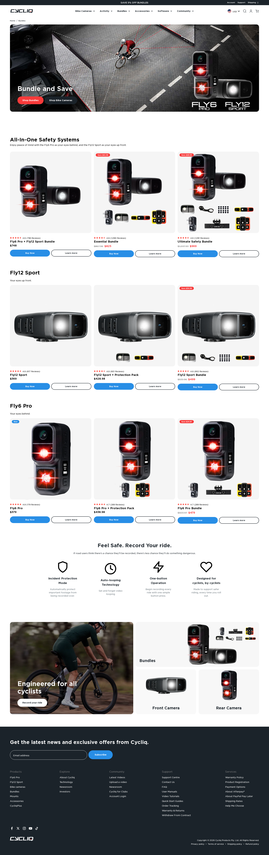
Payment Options (235, 786)
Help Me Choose (234, 805)
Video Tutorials (170, 796)
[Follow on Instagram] (24, 828)
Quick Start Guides (172, 800)
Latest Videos (117, 777)
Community (184, 11)
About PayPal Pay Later (239, 796)
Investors (65, 791)
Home (12, 21)
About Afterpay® (235, 791)
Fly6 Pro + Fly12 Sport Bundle (32, 241)
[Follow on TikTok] (37, 828)
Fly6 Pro (16, 508)
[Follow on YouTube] (30, 828)
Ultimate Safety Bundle (195, 241)
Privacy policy (197, 843)
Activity (104, 11)
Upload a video (118, 781)
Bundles (122, 11)
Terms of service (216, 843)
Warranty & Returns (173, 810)
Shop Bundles (30, 100)
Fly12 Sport (18, 374)
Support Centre (171, 777)
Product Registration (237, 781)
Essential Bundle (106, 241)
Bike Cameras (83, 11)
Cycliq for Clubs (118, 791)
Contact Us (168, 781)
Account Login (117, 796)
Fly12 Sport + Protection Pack (116, 374)
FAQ (164, 786)
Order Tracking (170, 805)
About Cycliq (67, 777)
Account (231, 2)
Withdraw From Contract (176, 815)
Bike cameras (17, 786)
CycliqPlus (16, 805)
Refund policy (252, 843)
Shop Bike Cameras (60, 100)
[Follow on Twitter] (18, 828)
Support (241, 2)
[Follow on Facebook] (12, 828)
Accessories (142, 11)
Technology (66, 781)
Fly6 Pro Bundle (190, 508)
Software (163, 11)
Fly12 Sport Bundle (192, 374)
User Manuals (169, 791)
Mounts (14, 796)
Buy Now (30, 253)
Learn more (71, 253)
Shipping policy (234, 843)
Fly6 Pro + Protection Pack (114, 508)
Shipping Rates (234, 800)
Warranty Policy (234, 777)
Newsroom (66, 786)
